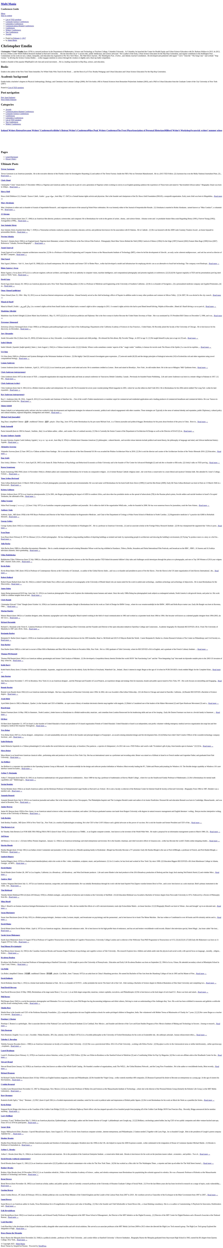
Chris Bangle (6, 600)
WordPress (42, 1246)
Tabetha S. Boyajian (9, 1039)
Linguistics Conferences (14, 24)
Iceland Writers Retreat (12, 130)
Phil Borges (5, 997)
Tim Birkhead (6, 890)
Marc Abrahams (7, 203)
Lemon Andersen (8, 363)
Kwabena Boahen (8, 958)
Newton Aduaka (7, 237)
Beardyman (5, 708)
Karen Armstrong (8, 467)
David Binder (6, 868)
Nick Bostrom (6, 1030)
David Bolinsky (7, 978)
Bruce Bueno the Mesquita (11, 1233)
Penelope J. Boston (8, 1019)
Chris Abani (6, 180)
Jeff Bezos (5, 836)
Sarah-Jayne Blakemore (10, 935)
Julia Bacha (5, 544)
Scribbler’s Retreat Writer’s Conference (69, 130)
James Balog (6, 589)
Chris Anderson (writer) (10, 383)
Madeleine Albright (8, 311)
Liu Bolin (4, 969)
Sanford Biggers (7, 857)
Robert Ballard (7, 577)
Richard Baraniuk (8, 622)
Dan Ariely (5, 458)
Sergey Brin (5, 1127)
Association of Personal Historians (148, 130)
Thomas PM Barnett (9, 654)
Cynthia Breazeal (8, 1084)
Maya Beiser (6, 751)
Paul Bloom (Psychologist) (11, 946)
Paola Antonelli (7, 426)
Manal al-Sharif (7, 302)
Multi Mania (8, 3)
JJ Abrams (5, 214)
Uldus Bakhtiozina (8, 555)
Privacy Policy (11, 159)
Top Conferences (12, 32)
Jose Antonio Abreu (8, 225)
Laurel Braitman (7, 1051)
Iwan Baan (5, 532)
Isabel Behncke (7, 742)
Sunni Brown (6, 1199)
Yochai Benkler (7, 784)
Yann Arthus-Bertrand (10, 478)
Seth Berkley (6, 818)
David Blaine (6, 924)
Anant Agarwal (7, 248)
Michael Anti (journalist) (10, 417)
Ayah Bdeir (5, 699)
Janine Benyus (6, 807)
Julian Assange (7, 501)
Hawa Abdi (5, 192)
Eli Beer (4, 719)
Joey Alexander (7, 334)
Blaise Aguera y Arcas (9, 268)
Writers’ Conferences (13, 30)
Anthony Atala (7, 510)
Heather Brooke (7, 1138)
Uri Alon (4, 352)
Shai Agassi (5, 259)
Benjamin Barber (8, 633)
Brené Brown (6, 1179)
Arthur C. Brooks (8, 1150)
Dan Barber (5, 645)
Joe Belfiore (5, 762)
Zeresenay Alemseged (9, 322)
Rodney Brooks (7, 1168)
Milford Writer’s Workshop (177, 130)
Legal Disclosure (12, 157)
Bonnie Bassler (7, 687)
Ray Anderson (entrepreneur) (12, 395)
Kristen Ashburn (7, 490)
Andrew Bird (6, 879)
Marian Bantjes (7, 611)
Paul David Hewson (8, 987)
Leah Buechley (7, 1222)
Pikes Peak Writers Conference (102, 130)
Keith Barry (5, 665)
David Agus (5, 279)
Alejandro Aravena (8, 447)
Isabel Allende (6, 343)
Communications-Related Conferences (20, 26)
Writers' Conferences (13, 124)
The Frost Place (124, 130)
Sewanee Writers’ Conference (37, 130)
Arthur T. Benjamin (9, 773)
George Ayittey (7, 521)
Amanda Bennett (7, 795)
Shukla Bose (6, 1008)
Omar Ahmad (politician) (11, 291)
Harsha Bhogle (7, 845)
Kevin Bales (5, 566)
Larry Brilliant (7, 1116)
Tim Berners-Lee (7, 827)
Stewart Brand (7, 1062)
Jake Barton (6, 676)
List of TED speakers (13, 20)
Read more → (6, 176)
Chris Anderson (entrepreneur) (13, 372)
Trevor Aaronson (8, 169)
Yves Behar (5, 730)
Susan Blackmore (8, 913)
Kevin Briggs (6, 1105)
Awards (8, 34)
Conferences (10, 28)
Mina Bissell (5, 902)
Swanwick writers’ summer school (207, 130)
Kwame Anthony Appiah (11, 436)
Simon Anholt (6, 406)
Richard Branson (8, 1073)
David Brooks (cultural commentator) (16, 1159)
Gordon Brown (7, 1190)
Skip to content (6, 16)
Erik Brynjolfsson (8, 1211)
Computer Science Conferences (17, 22)
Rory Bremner (7, 1095)
